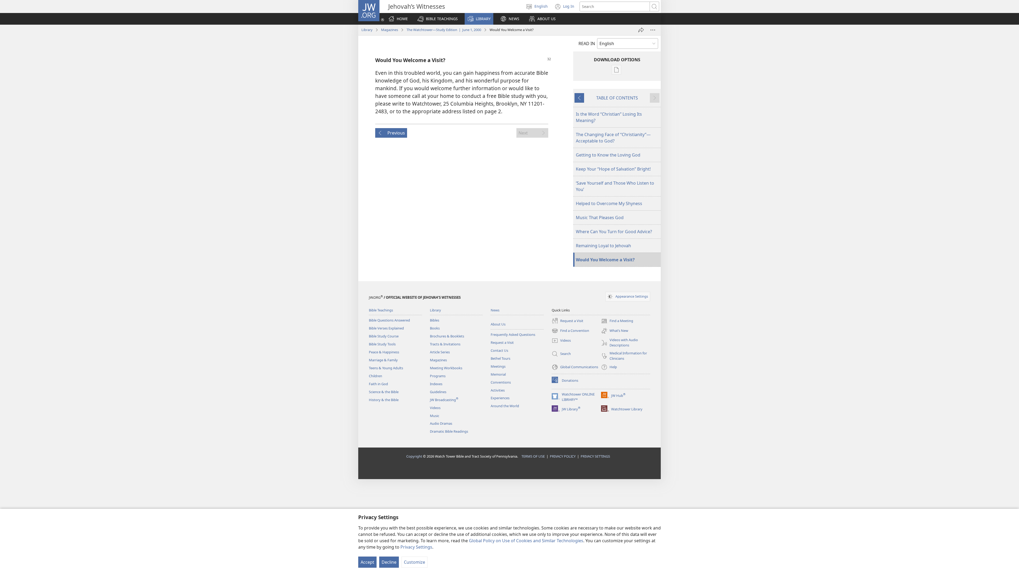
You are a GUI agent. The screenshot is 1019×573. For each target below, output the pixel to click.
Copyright (414, 456)
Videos (435, 407)
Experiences (500, 398)
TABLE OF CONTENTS (617, 98)
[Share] (641, 30)
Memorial (498, 374)
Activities (498, 390)
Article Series (440, 352)
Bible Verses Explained (386, 328)
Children (375, 376)
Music (434, 415)
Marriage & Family (383, 360)
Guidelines (438, 391)
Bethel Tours (500, 358)
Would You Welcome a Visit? (605, 260)
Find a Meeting (617, 321)
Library (367, 29)
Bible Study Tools (382, 344)
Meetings (498, 366)
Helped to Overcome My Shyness (609, 203)
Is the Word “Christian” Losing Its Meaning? (609, 117)
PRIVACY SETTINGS (595, 456)
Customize (414, 562)
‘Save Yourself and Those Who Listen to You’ (615, 186)
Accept (367, 562)
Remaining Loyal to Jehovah (603, 246)
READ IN (586, 43)
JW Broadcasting (444, 399)
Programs (438, 376)
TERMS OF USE (533, 456)
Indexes (436, 383)
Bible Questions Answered (389, 320)
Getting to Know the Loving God (608, 155)
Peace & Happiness (384, 352)
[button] (437, 19)
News (495, 310)
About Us (498, 324)
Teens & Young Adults (386, 368)
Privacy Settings (416, 547)
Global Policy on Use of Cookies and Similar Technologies (526, 541)
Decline (389, 562)
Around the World (505, 405)
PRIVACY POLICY (563, 456)
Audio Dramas (441, 423)
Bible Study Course (384, 336)
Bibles (434, 320)
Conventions (501, 382)
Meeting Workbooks (446, 368)
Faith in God (378, 383)
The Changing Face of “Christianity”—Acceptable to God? (613, 138)
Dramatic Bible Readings (449, 431)
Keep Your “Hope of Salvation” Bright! (613, 169)
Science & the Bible (384, 391)
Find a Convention (570, 331)
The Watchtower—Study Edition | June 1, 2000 (444, 29)
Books (435, 328)
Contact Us (499, 350)
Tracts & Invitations (445, 344)
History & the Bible (384, 399)
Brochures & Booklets (447, 336)
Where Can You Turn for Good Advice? (614, 232)
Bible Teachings (381, 310)
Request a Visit (502, 342)
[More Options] (653, 30)
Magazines (389, 29)
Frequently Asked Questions (513, 334)
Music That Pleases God (600, 217)
